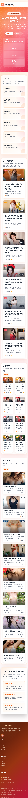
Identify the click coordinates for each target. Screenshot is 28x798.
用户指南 (3, 763)
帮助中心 (3, 761)
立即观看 (9, 33)
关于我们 (3, 768)
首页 (2, 743)
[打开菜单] (25, 4)
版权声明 (3, 765)
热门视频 (3, 752)
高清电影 (3, 749)
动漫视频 (3, 747)
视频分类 (18, 33)
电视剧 (2, 745)
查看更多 (6, 374)
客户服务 (3, 759)
